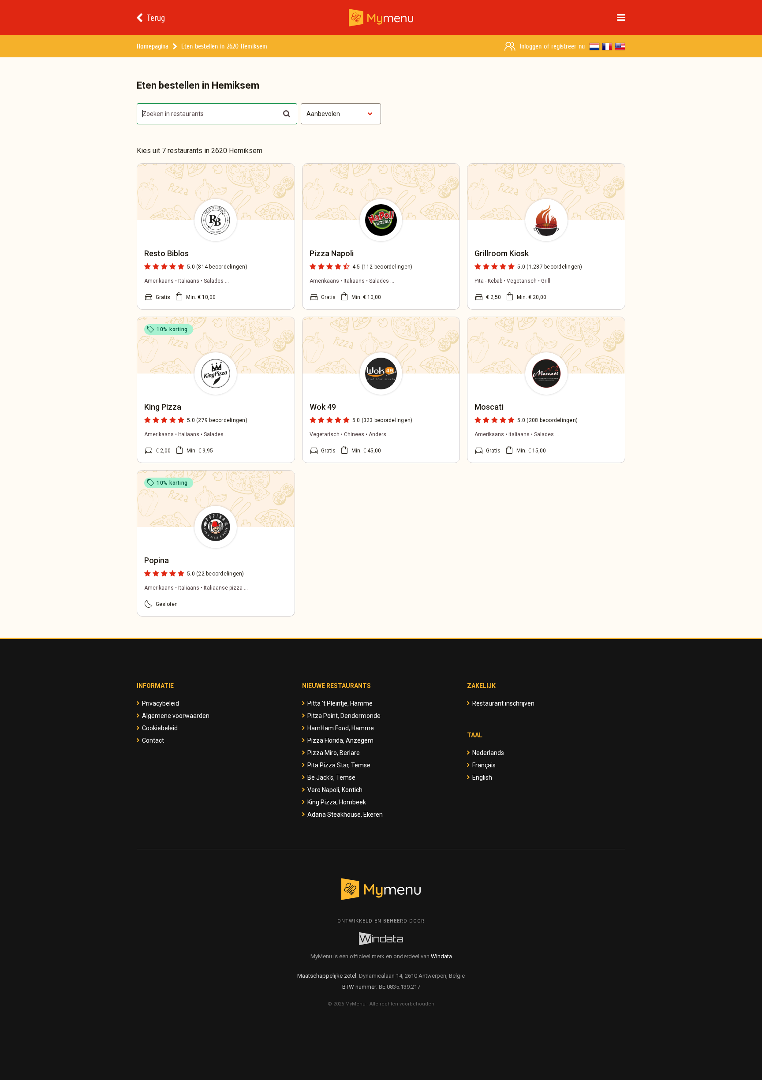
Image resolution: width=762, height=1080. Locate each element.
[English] (620, 46)
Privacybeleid (160, 703)
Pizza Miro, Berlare (333, 752)
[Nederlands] (594, 46)
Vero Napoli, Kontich (334, 789)
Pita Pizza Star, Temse (338, 765)
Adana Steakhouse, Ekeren (345, 814)
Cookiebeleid (160, 728)
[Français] (607, 46)
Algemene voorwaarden (175, 715)
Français (484, 765)
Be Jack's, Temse (331, 777)
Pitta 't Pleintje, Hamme (340, 703)
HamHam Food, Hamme (340, 728)
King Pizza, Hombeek (336, 802)
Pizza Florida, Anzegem (340, 740)
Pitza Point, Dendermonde (344, 715)
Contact (153, 740)
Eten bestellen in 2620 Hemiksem (224, 46)
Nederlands (488, 752)
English (482, 777)
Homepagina (152, 46)
